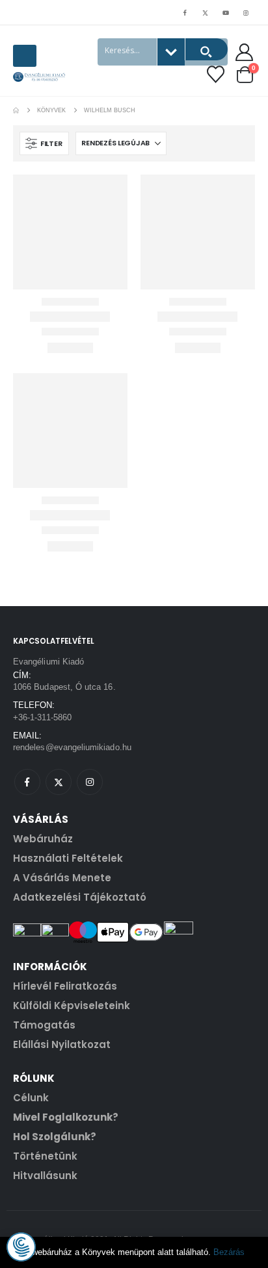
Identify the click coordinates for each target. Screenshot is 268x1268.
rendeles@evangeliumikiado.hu (72, 747)
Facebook (27, 782)
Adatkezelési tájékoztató (79, 897)
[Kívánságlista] (216, 74)
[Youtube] (225, 12)
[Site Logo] (39, 77)
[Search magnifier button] (206, 49)
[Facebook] (184, 12)
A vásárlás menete (62, 877)
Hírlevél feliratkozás (65, 986)
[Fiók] (244, 52)
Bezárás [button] (229, 1252)
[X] (204, 12)
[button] (24, 56)
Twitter (59, 782)
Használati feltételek (68, 858)
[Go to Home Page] (16, 110)
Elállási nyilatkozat (62, 1044)
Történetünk (45, 1156)
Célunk (31, 1097)
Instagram (90, 782)
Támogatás (44, 1025)
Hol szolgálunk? (54, 1136)
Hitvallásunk (45, 1175)
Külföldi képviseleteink (71, 1005)
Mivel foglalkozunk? (65, 1117)
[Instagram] (245, 12)
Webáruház (43, 839)
